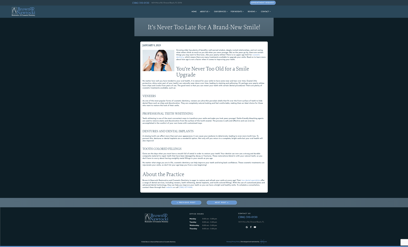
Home (194, 12)
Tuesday (193, 222)
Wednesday (194, 225)
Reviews (251, 12)
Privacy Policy (236, 241)
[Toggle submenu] (209, 12)
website (169, 187)
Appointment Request (262, 3)
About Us (204, 12)
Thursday (193, 229)
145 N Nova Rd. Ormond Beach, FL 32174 (166, 3)
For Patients (236, 12)
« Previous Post (186, 202)
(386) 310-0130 (140, 2)
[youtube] (254, 227)
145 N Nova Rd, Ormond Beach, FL (251, 222)
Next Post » (222, 202)
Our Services (220, 12)
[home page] (23, 11)
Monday (193, 219)
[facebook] (250, 227)
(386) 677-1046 (185, 187)
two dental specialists (251, 180)
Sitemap (228, 241)
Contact (265, 12)
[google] (246, 227)
